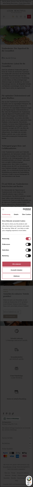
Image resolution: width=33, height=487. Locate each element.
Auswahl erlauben (16, 270)
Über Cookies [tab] (26, 214)
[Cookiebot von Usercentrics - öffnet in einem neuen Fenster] (23, 209)
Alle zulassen (16, 264)
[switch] (28, 244)
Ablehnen (16, 276)
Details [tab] (16, 214)
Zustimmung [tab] (6, 214)
